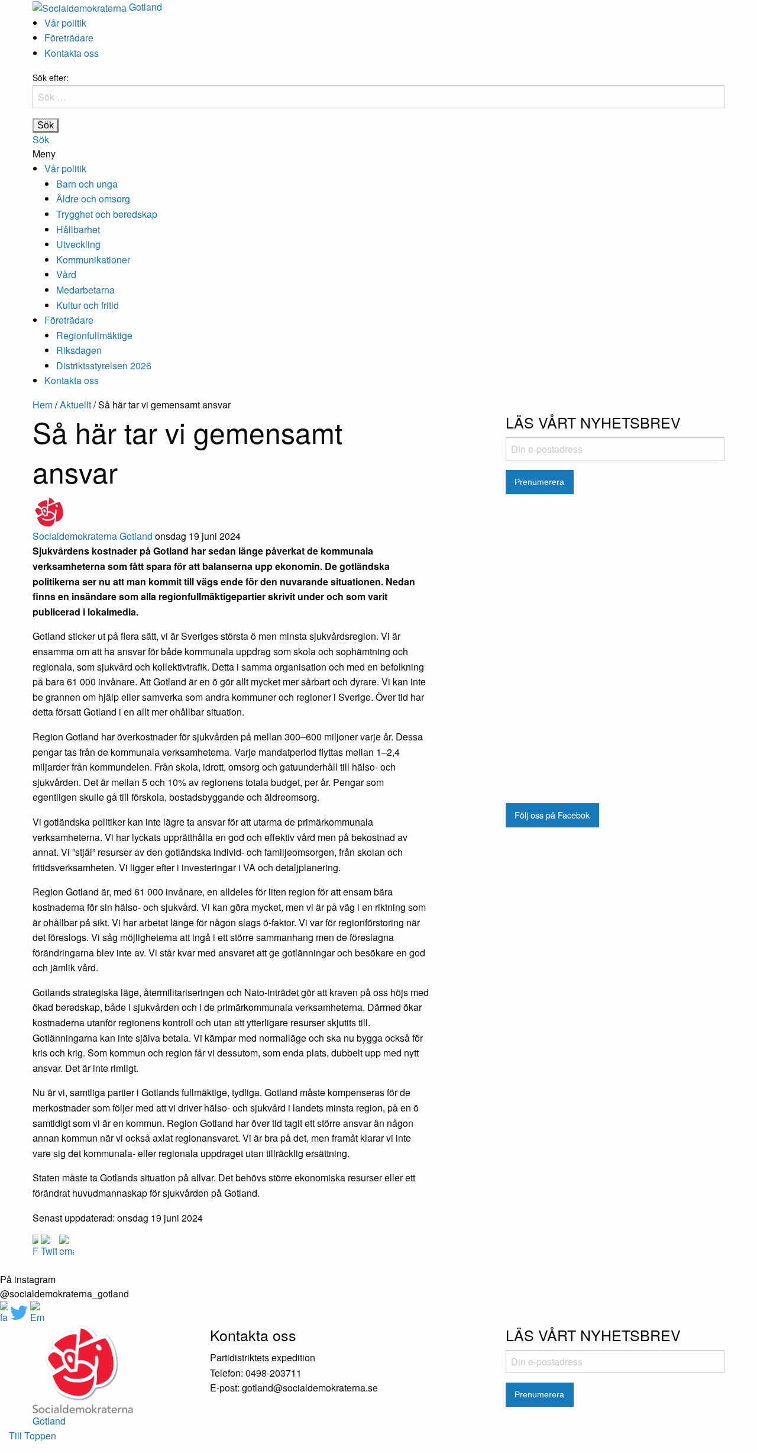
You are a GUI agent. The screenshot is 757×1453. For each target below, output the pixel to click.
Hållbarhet (78, 229)
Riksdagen (79, 350)
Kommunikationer (93, 259)
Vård (66, 274)
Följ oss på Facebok (552, 814)
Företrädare (68, 37)
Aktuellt (75, 404)
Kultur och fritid (87, 305)
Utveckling (78, 244)
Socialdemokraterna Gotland (93, 536)
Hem (43, 404)
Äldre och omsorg (93, 198)
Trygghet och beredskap (106, 214)
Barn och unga (87, 184)
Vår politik (65, 23)
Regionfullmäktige (94, 335)
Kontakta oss (71, 53)
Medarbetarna (85, 290)
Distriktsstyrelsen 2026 (103, 365)
